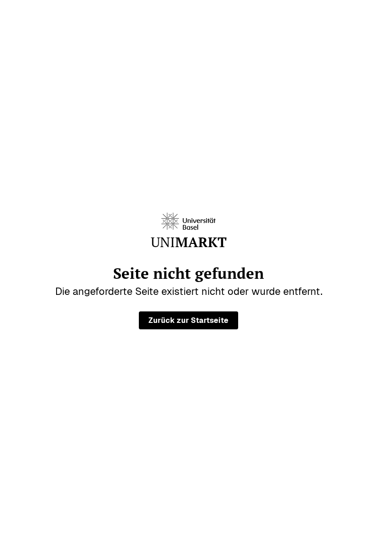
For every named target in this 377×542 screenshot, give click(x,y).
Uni (189, 242)
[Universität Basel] (188, 221)
